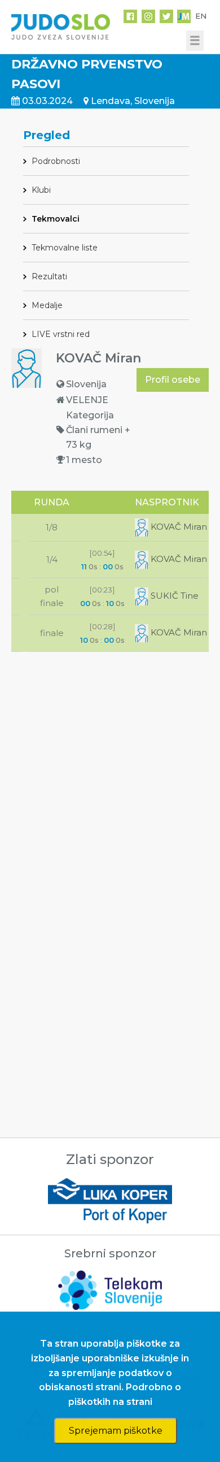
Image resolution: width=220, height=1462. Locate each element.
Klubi (41, 190)
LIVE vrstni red (61, 334)
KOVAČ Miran (177, 526)
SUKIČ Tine (173, 595)
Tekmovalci (56, 219)
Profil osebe (172, 379)
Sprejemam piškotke (115, 1430)
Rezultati (49, 276)
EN (200, 15)
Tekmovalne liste (65, 248)
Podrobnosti (56, 161)
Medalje (47, 305)
